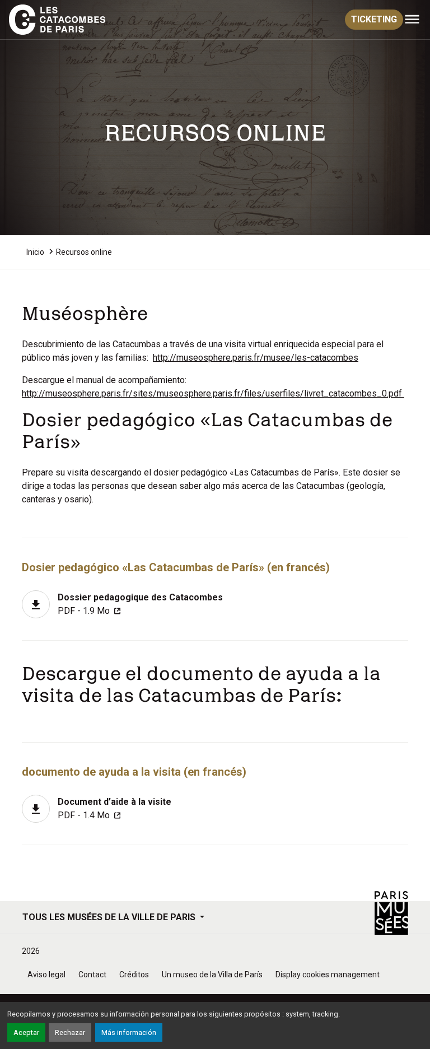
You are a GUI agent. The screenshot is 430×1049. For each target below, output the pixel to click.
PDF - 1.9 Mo (140, 604)
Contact (92, 974)
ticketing (374, 19)
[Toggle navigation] (412, 20)
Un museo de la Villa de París (212, 974)
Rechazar (70, 1032)
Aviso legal (46, 974)
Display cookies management (327, 974)
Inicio (35, 252)
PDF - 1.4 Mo (114, 808)
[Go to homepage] (59, 19)
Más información (128, 1032)
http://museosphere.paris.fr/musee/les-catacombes (255, 357)
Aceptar (26, 1032)
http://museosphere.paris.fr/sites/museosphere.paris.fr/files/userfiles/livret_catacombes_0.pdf (213, 393)
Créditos (134, 974)
